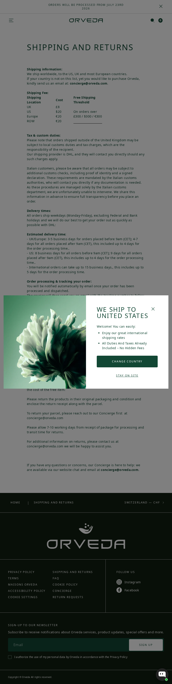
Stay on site (127, 375)
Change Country (127, 361)
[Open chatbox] (162, 674)
